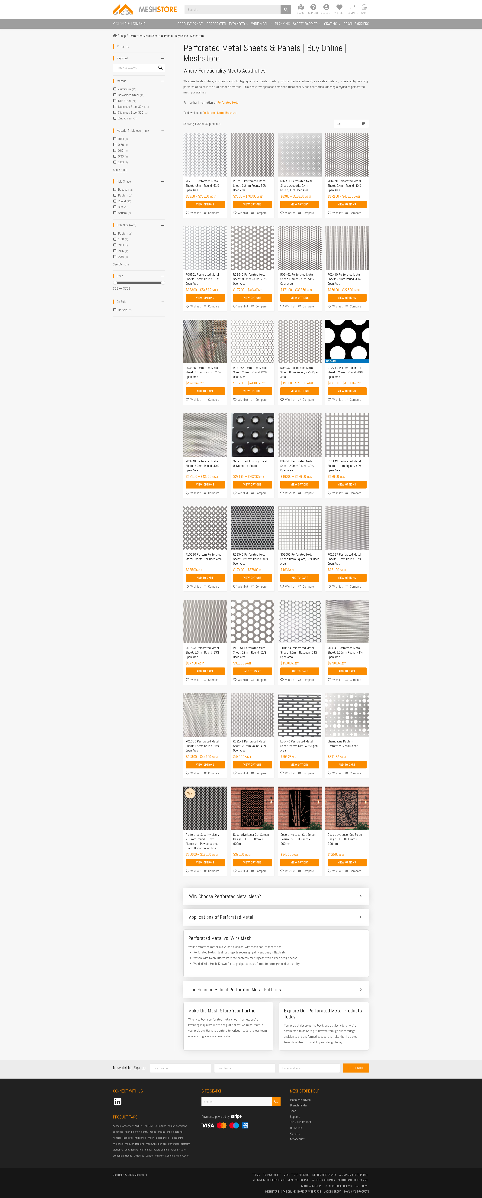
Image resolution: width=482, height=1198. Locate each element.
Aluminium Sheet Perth (353, 1175)
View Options (205, 204)
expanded (118, 1131)
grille (169, 1131)
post (127, 1149)
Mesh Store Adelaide (296, 1175)
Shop (123, 36)
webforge (170, 1155)
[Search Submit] (276, 1101)
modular (129, 1143)
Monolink (139, 1143)
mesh (151, 1137)
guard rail (178, 1131)
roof (142, 1149)
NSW (365, 1186)
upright (149, 1155)
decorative (181, 1126)
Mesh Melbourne (298, 1180)
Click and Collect (300, 1122)
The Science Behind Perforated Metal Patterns (235, 989)
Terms (256, 1175)
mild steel (118, 1143)
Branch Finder (298, 1105)
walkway (159, 1155)
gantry (144, 1131)
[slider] (115, 283)
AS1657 (149, 1126)
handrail (117, 1137)
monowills (151, 1143)
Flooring (135, 1131)
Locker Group (332, 1191)
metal (159, 1137)
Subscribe (356, 1068)
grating (161, 1131)
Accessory (127, 1126)
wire (178, 1155)
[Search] (286, 9)
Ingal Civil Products (356, 1191)
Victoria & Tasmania (129, 23)
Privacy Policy (272, 1175)
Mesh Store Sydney (324, 1175)
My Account (297, 1139)
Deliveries (296, 1127)
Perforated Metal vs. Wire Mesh (220, 938)
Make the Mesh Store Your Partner (222, 1011)
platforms (118, 1149)
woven (185, 1155)
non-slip (162, 1143)
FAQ (357, 1186)
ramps (134, 1149)
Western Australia (323, 1180)
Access (117, 1126)
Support (295, 1116)
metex (166, 1137)
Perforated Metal (228, 102)
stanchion (118, 1155)
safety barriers (161, 1149)
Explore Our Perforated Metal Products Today (323, 1014)
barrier (171, 1126)
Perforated (173, 1143)
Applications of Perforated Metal (221, 917)
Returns (295, 1133)
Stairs (182, 1149)
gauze (152, 1131)
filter (127, 1131)
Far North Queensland (338, 1186)
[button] (246, 23)
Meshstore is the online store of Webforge (293, 1191)
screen (174, 1149)
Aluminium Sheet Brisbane (269, 1180)
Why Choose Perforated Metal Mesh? (225, 896)
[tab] (276, 896)
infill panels (140, 1137)
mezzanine (177, 1137)
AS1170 (139, 1126)
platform (185, 1143)
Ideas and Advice (300, 1100)
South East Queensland (353, 1180)
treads (128, 1155)
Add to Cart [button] (205, 391)
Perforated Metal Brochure (219, 112)
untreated (139, 1155)
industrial (128, 1137)
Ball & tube (160, 1126)
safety (148, 1149)
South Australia (311, 1186)
